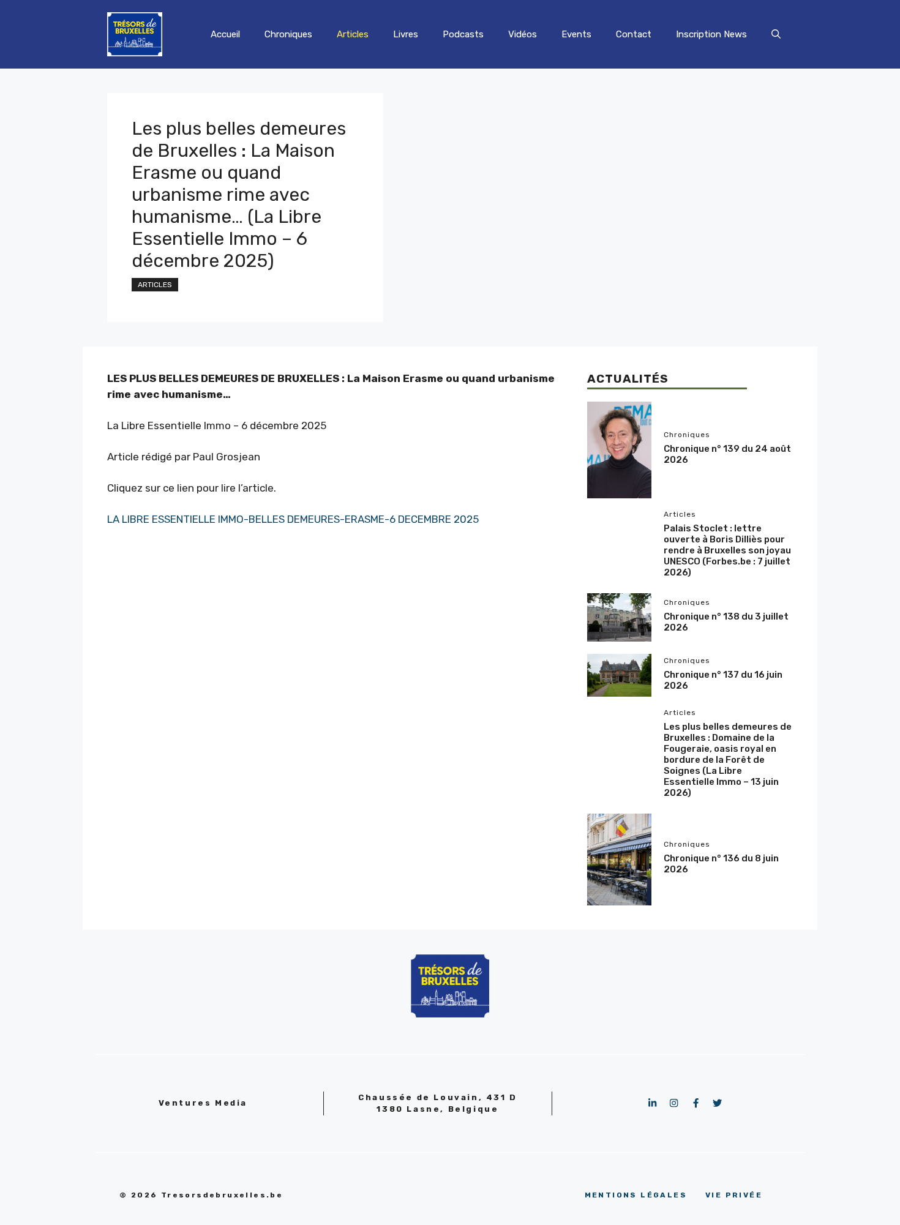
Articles (353, 34)
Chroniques (288, 34)
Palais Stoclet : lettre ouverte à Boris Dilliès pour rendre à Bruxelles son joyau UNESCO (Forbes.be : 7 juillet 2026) (727, 550)
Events (576, 34)
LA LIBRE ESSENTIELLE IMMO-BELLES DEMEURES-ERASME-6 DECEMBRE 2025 (293, 519)
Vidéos (522, 34)
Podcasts (463, 34)
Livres (405, 34)
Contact (633, 34)
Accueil (225, 34)
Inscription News (711, 34)
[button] (776, 34)
